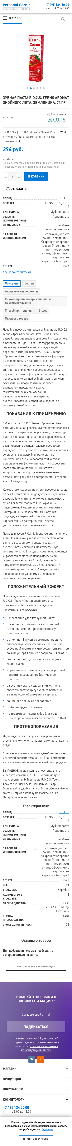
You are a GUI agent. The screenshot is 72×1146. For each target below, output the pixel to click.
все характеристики (17, 272)
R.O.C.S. (64, 812)
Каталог (15, 18)
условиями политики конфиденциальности (39, 1048)
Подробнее (47, 1129)
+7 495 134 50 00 (57, 4)
